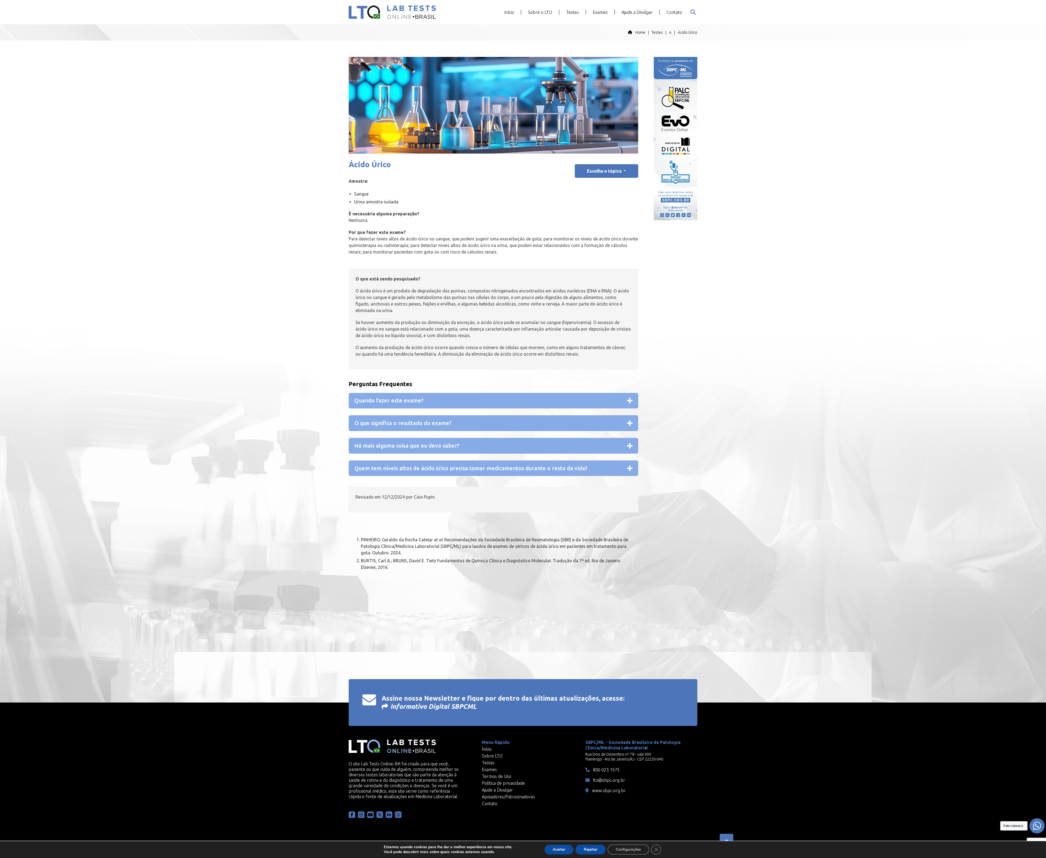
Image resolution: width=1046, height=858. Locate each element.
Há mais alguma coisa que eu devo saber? (406, 445)
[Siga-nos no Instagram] (361, 814)
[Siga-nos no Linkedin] (389, 814)
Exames (600, 12)
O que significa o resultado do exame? (403, 423)
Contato (674, 12)
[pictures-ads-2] (675, 138)
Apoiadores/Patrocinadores (508, 796)
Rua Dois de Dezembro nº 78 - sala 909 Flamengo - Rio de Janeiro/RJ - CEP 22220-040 (624, 756)
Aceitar (559, 849)
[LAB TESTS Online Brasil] (392, 12)
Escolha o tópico (605, 171)
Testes (572, 12)
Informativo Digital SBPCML (433, 706)
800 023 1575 (606, 769)
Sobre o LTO (540, 12)
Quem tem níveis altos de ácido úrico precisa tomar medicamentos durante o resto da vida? (471, 468)
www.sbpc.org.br (608, 790)
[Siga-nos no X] (379, 814)
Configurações (628, 849)
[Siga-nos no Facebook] (352, 814)
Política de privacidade (503, 783)
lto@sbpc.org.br (608, 780)
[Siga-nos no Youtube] (370, 814)
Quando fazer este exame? (389, 400)
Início (509, 12)
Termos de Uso (496, 776)
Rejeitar (590, 849)
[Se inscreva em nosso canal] (398, 814)
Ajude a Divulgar (637, 12)
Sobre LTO (492, 755)
